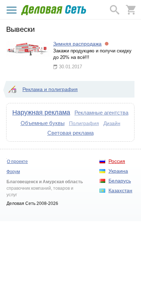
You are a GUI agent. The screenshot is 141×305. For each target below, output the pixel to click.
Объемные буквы (43, 123)
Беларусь (119, 181)
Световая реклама (70, 133)
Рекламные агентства (101, 112)
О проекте (17, 161)
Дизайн (111, 123)
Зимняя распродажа (77, 44)
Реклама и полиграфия (50, 89)
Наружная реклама (41, 112)
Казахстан (120, 190)
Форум (13, 171)
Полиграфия (84, 123)
